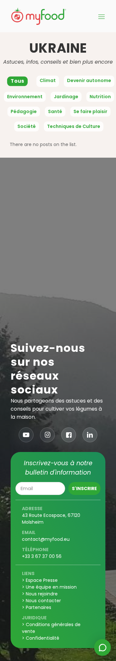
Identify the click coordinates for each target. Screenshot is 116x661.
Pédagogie (24, 111)
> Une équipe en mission (49, 587)
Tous (17, 81)
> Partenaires (36, 607)
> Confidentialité (40, 638)
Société (26, 126)
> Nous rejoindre (40, 594)
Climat (48, 80)
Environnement (25, 96)
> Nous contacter (41, 600)
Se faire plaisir (90, 111)
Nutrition (100, 96)
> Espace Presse (40, 580)
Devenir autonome (89, 80)
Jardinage (66, 96)
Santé (55, 111)
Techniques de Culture (73, 126)
